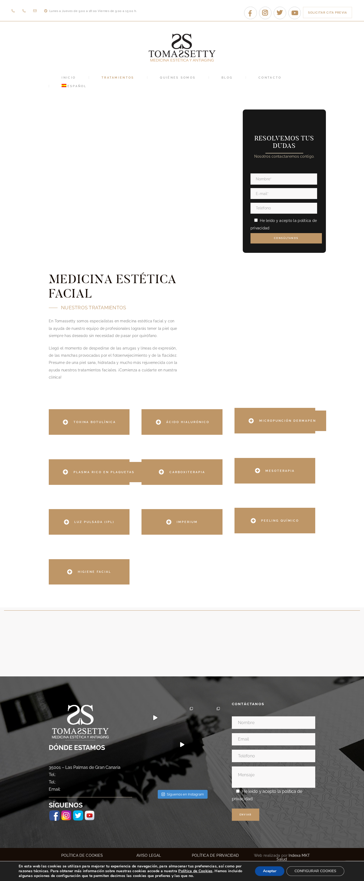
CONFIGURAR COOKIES (315, 871)
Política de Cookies (195, 871)
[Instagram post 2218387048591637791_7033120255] (209, 772)
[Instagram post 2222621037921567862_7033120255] (182, 745)
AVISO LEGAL (148, 855)
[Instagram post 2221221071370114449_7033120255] (155, 772)
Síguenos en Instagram (185, 794)
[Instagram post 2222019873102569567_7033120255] (209, 745)
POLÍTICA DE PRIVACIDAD (215, 855)
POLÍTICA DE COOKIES (82, 855)
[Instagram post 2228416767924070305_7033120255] (209, 718)
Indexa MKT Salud (293, 857)
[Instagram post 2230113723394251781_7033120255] (182, 718)
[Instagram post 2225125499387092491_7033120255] (155, 745)
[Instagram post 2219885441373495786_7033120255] (182, 772)
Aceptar (269, 871)
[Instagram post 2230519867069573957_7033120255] (155, 718)
